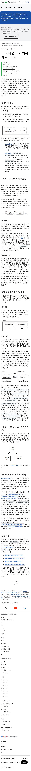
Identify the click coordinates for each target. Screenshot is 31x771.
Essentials (16, 43)
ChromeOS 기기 (5, 667)
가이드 (22, 45)
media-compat (6, 478)
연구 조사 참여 (5, 730)
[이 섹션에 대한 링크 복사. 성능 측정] (11, 536)
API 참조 (3, 709)
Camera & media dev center (11, 7)
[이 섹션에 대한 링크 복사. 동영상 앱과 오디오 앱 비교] (26, 292)
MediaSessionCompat (14, 494)
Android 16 (4, 683)
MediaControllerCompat (9, 496)
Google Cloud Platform (7, 749)
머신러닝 (3, 643)
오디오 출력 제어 (15, 465)
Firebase (3, 746)
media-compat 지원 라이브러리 (10, 498)
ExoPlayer (8, 153)
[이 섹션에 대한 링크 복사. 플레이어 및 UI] (15, 103)
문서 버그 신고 (5, 724)
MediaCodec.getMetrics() (13, 561)
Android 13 (4, 691)
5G (2, 654)
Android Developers (6, 43)
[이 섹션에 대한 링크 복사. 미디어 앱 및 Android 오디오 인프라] (7, 430)
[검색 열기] (19, 2)
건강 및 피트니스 (5, 646)
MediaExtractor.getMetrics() (15, 564)
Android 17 (4, 680)
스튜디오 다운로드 (6, 712)
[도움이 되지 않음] (14, 49)
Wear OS (3, 664)
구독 (24, 762)
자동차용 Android (6, 670)
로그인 (27, 2)
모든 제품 (3, 752)
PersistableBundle (8, 548)
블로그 (3, 631)
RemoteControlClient (15, 526)
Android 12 (4, 694)
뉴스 (2, 628)
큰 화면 (3, 662)
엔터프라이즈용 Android (7, 620)
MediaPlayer (8, 144)
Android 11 (4, 696)
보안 (2, 622)
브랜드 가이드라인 (23, 758)
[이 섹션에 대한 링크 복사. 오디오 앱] (9, 336)
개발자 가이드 (4, 706)
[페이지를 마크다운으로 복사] (15, 57)
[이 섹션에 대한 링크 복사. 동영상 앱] (9, 307)
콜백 (22, 238)
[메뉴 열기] (2, 2)
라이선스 (14, 758)
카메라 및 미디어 (5, 649)
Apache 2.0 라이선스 (16, 594)
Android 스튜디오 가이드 (7, 703)
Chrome (3, 744)
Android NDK (5, 714)
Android (3, 617)
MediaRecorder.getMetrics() (15, 558)
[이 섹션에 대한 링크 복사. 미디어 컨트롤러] (13, 255)
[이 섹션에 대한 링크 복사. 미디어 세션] (10, 221)
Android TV (4, 673)
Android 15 (4, 685)
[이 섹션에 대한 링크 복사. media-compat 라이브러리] (27, 475)
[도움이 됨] (11, 49)
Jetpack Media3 (6, 18)
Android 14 (4, 688)
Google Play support (6, 727)
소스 (2, 625)
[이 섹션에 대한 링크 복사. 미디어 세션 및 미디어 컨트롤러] (3, 182)
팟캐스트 (3, 633)
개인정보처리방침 (5, 652)
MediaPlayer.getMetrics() (14, 555)
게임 (2, 641)
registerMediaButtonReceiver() (12, 524)
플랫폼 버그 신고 (5, 722)
